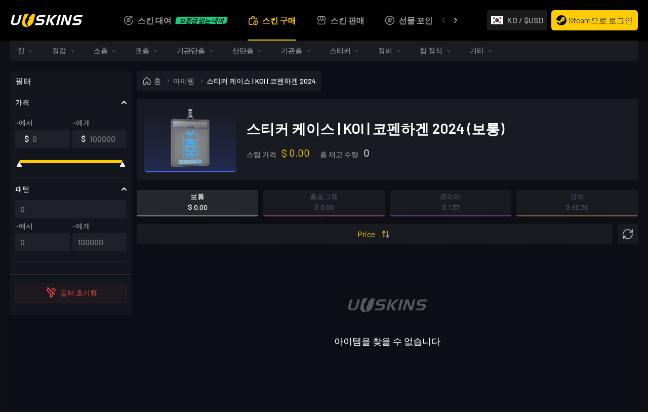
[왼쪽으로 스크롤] (443, 20)
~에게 (81, 122)
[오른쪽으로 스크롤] (456, 20)
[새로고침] (628, 234)
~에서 (24, 122)
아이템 (183, 81)
